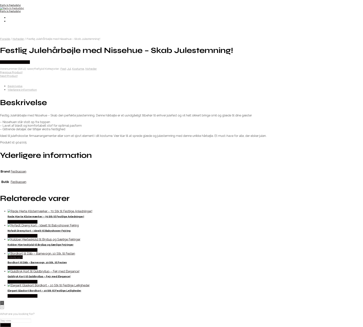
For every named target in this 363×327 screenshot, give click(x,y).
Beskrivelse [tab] (15, 86)
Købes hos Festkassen (15, 62)
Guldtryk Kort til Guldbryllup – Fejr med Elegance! (39, 276)
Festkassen (18, 171)
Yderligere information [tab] (22, 89)
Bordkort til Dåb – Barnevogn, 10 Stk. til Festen (37, 262)
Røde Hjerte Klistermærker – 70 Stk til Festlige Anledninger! (46, 216)
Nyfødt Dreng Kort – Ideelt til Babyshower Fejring (39, 230)
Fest (63, 69)
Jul (69, 69)
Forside (5, 39)
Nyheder (18, 39)
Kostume (78, 69)
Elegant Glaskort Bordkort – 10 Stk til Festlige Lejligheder (44, 290)
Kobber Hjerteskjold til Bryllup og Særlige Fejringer (41, 244)
